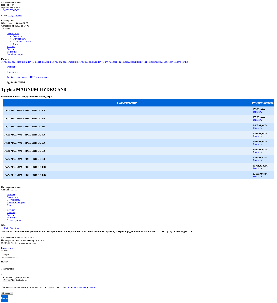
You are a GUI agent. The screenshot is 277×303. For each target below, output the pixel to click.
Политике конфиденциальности (82, 287)
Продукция (12, 72)
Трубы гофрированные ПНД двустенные (27, 77)
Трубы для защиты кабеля (134, 62)
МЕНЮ (8, 28)
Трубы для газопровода (109, 62)
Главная (11, 67)
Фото (15, 44)
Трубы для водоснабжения (14, 62)
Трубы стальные (155, 62)
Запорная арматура (173, 62)
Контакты (12, 51)
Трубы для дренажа (87, 62)
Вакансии (17, 36)
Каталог (11, 46)
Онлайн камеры (15, 54)
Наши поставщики (22, 41)
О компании (13, 33)
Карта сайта (7, 248)
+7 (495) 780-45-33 (10, 10)
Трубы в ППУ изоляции (40, 62)
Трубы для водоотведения (65, 62)
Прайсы (11, 212)
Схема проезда (14, 220)
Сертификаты (19, 39)
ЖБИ (185, 62)
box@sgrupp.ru (15, 15)
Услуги (10, 49)
